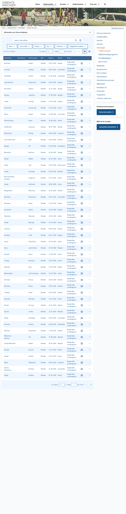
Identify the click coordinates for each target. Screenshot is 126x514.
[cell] (10, 63)
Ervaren (63, 4)
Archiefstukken (102, 37)
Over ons (93, 4)
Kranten (100, 44)
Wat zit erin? (102, 62)
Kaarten (100, 40)
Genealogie (101, 48)
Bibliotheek (101, 84)
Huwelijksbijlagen (104, 58)
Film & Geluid (101, 73)
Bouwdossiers (102, 69)
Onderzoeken (48, 4)
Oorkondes (101, 91)
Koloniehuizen (102, 76)
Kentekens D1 (102, 87)
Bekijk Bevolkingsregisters (108, 54)
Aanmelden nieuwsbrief (107, 127)
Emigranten (101, 95)
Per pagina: (42, 51)
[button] (47, 32)
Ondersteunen (78, 4)
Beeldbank (100, 66)
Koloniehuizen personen (105, 80)
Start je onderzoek (103, 33)
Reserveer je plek (105, 112)
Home (37, 4)
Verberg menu (117, 28)
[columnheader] (10, 58)
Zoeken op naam (104, 51)
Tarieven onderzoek (104, 98)
